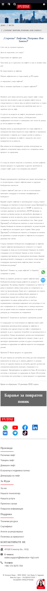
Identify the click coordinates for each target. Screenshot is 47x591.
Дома (3, 25)
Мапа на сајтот (15, 577)
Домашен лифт (8, 465)
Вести (11, 25)
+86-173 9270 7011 (13, 564)
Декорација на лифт (10, 476)
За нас (4, 488)
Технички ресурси (9, 521)
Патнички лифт (8, 455)
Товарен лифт (7, 460)
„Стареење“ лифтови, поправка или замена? (22, 30)
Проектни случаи (9, 504)
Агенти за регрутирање (12, 531)
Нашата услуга (8, 498)
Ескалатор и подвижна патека (15, 470)
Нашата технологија (10, 493)
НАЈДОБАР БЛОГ (29, 577)
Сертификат (6, 526)
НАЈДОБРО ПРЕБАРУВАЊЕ (23, 580)
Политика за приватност (12, 537)
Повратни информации (12, 509)
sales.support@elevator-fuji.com (21, 556)
